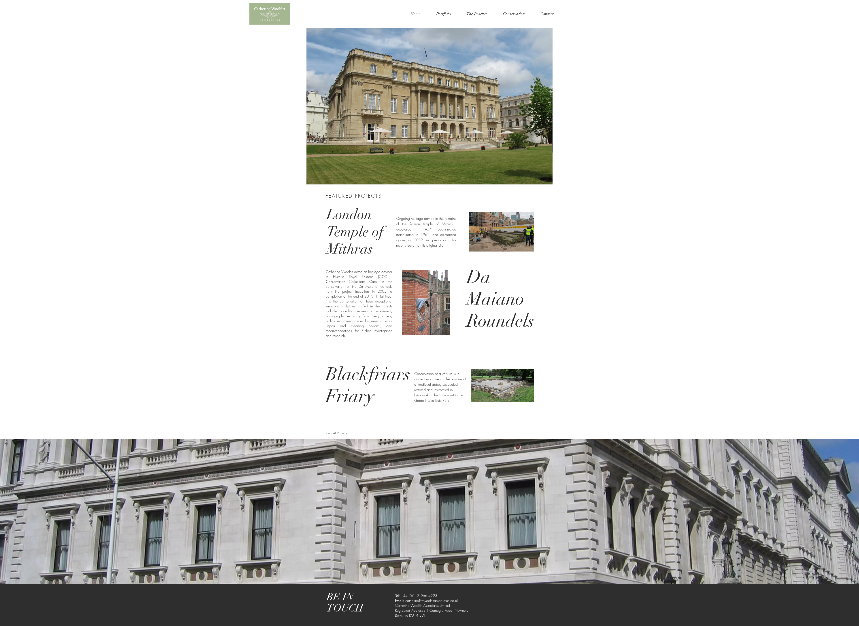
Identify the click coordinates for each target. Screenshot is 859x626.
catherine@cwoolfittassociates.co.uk (432, 600)
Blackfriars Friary (368, 385)
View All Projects (336, 433)
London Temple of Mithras (355, 232)
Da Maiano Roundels (500, 299)
